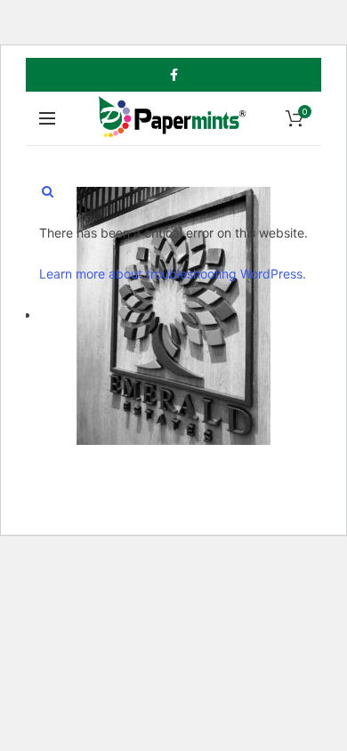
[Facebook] (174, 74)
